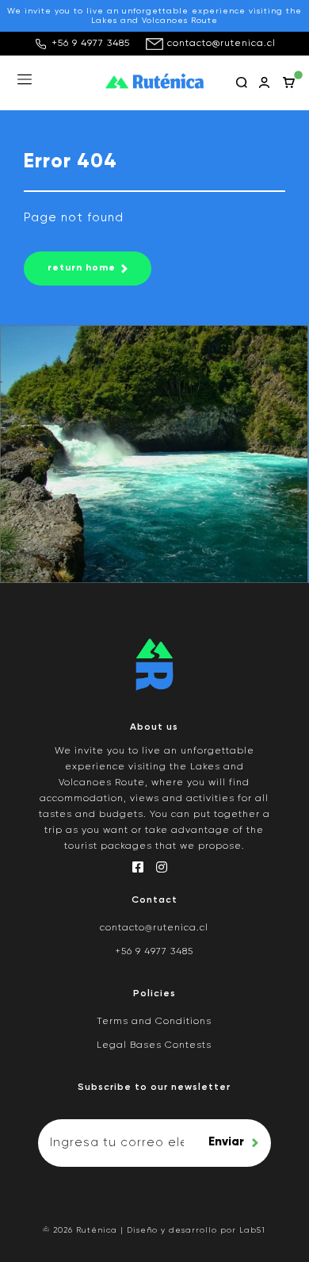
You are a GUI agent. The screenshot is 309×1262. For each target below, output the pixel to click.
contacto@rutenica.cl (221, 43)
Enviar (226, 1142)
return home (82, 268)
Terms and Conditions (154, 1021)
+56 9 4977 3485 (91, 43)
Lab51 (252, 1230)
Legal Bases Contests (154, 1045)
